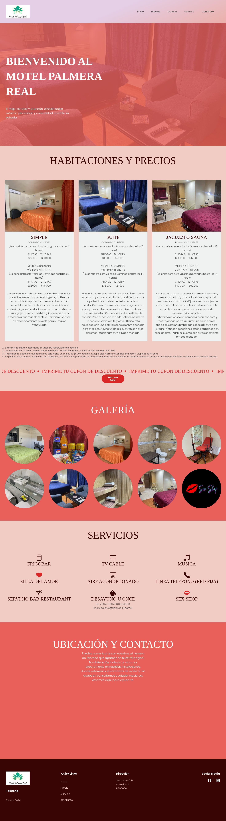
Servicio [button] (189, 11)
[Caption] (24, 444)
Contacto (67, 800)
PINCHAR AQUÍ (113, 379)
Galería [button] (172, 11)
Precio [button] (64, 787)
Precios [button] (155, 11)
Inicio (140, 11)
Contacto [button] (208, 11)
